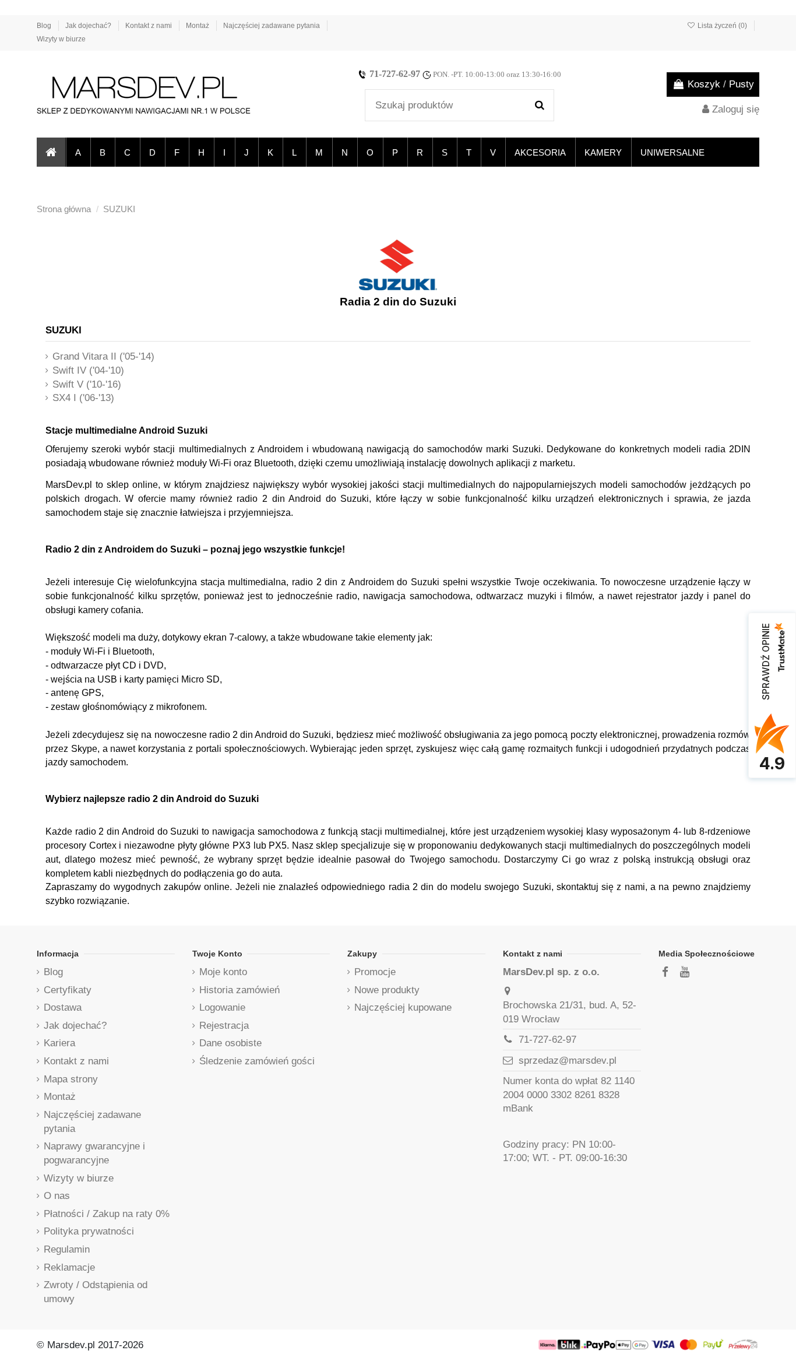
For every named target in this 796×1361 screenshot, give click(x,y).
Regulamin (67, 1249)
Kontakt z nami (149, 26)
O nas (57, 1195)
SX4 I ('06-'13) (83, 397)
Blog (45, 26)
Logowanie (222, 1007)
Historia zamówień (239, 990)
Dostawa (63, 1007)
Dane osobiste (230, 1043)
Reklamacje (69, 1267)
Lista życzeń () (722, 26)
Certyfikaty (67, 990)
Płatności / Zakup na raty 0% (107, 1213)
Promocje (375, 971)
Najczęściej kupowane (403, 1007)
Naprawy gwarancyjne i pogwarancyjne (94, 1153)
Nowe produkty (387, 990)
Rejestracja (224, 1025)
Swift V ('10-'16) (86, 384)
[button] (77, 152)
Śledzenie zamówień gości (257, 1061)
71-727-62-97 (394, 74)
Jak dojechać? (89, 26)
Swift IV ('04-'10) (88, 370)
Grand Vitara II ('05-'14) (103, 356)
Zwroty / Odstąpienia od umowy (95, 1291)
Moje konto (223, 971)
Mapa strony (71, 1079)
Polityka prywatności (89, 1231)
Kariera (59, 1043)
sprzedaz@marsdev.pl (568, 1060)
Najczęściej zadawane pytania (272, 26)
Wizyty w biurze (61, 39)
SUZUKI (63, 330)
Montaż (198, 26)
